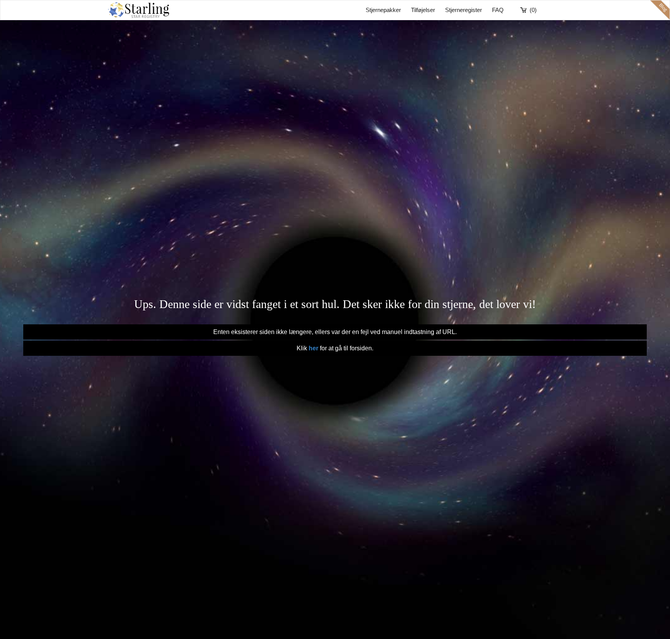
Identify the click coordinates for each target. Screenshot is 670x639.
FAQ (498, 10)
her (313, 348)
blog (660, 10)
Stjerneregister (463, 10)
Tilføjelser (423, 10)
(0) (533, 10)
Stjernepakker (383, 10)
